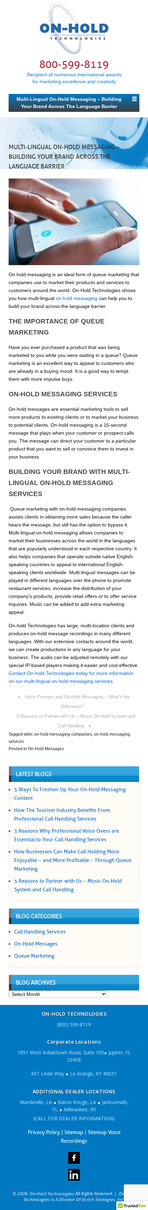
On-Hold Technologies (51, 1193)
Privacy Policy (44, 1132)
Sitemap (73, 1132)
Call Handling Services (40, 932)
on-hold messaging (76, 298)
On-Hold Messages (46, 748)
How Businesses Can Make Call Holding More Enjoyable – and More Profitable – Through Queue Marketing (72, 860)
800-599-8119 (74, 64)
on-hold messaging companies (63, 734)
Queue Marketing (34, 956)
